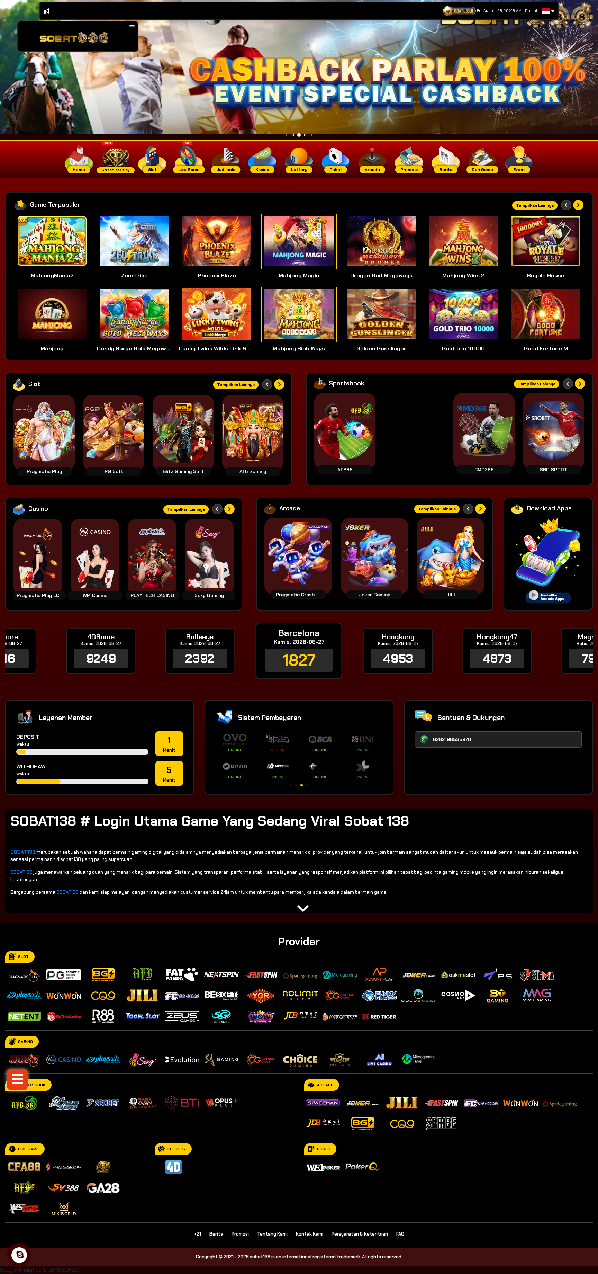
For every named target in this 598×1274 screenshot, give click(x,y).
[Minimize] (132, 26)
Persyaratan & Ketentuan (360, 1234)
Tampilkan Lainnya (535, 205)
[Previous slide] (566, 205)
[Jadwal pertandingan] (460, 11)
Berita (216, 1234)
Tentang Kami (272, 1234)
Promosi (240, 1234)
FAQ (400, 1234)
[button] (132, 25)
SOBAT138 (21, 872)
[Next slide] (578, 205)
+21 (197, 1234)
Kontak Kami (309, 1234)
